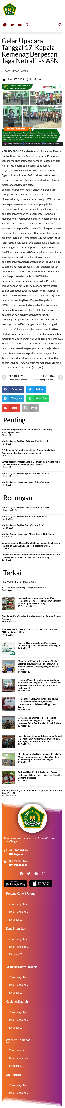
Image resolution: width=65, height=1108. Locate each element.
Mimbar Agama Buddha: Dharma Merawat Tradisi (25, 507)
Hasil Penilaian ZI (19, 912)
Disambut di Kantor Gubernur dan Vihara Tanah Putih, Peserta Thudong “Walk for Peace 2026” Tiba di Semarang (31, 556)
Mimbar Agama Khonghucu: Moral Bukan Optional (26, 482)
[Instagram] (27, 25)
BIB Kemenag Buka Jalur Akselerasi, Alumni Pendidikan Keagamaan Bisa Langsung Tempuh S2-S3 (28, 451)
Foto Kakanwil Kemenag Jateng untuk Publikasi (24, 587)
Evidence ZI (15, 919)
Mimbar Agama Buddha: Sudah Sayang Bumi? (23, 525)
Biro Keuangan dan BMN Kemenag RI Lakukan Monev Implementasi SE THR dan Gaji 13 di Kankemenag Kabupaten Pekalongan (40, 757)
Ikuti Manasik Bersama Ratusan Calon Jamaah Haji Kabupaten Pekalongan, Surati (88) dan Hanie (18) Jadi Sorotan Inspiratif (40, 739)
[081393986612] (6, 861)
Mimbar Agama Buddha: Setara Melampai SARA (25, 516)
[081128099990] (6, 850)
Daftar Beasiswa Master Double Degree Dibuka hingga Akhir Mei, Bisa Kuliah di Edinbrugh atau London (31, 463)
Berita (18, 581)
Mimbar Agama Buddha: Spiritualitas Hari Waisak (25, 473)
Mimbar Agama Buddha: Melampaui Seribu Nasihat (26, 441)
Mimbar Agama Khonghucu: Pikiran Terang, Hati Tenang (28, 534)
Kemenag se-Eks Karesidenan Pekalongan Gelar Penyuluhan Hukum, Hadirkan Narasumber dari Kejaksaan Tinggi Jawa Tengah (38, 703)
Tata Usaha (29, 581)
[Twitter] (12, 25)
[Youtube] (20, 25)
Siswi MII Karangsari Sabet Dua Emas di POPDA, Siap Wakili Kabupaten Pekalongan (39, 644)
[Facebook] (5, 25)
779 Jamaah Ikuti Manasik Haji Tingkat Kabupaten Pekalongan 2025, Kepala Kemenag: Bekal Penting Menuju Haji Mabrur (39, 720)
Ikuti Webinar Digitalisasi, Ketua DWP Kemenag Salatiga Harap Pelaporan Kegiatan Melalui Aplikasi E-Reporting (39, 601)
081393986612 (18, 861)
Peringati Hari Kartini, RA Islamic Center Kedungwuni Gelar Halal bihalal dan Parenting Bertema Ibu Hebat (40, 775)
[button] (60, 10)
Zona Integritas (18, 904)
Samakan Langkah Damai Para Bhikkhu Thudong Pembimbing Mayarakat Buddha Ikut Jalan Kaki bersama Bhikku (31, 544)
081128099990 (18, 850)
